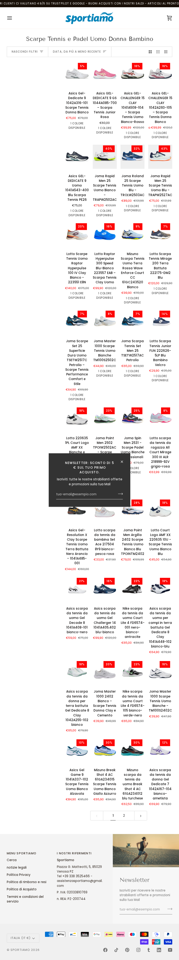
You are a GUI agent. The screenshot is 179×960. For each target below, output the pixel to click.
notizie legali (17, 867)
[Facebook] (105, 950)
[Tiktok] (116, 950)
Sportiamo (20, 950)
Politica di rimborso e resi (26, 882)
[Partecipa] (119, 494)
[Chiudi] (123, 461)
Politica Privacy (19, 875)
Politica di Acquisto (22, 889)
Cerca (12, 860)
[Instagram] (138, 950)
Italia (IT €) (21, 938)
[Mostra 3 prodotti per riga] (158, 52)
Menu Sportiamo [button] (22, 853)
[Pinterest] (127, 950)
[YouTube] (170, 950)
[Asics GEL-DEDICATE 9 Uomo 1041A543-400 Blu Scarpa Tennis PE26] (77, 156)
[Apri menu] (14, 18)
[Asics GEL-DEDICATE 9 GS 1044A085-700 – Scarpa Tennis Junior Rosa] (105, 74)
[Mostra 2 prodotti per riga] (150, 52)
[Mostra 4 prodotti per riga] (167, 52)
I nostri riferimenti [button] (74, 853)
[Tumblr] (149, 950)
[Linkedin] (159, 950)
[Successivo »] (140, 815)
